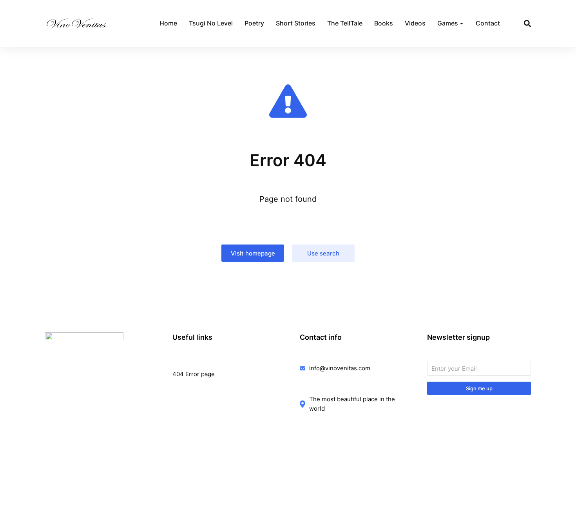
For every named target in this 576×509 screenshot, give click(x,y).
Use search (323, 253)
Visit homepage (253, 253)
